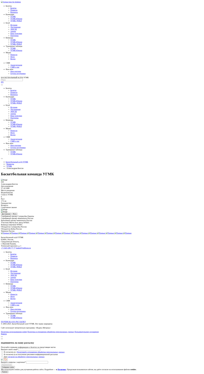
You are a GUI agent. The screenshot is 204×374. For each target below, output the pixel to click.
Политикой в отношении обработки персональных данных (41, 352)
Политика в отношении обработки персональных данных (50, 332)
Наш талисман (16, 33)
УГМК (13, 17)
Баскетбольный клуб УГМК (17, 162)
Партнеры (14, 36)
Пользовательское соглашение (86, 332)
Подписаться (6, 365)
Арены (13, 31)
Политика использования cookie (14, 332)
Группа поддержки (18, 74)
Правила (13, 10)
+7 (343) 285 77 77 (8, 248)
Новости (13, 55)
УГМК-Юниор (16, 19)
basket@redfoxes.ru (23, 248)
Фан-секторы (15, 71)
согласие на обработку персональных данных (26, 357)
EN (2, 82)
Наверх (4, 334)
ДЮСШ (13, 29)
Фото (12, 57)
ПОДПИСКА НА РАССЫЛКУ (13, 322)
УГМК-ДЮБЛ (16, 21)
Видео (12, 59)
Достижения (15, 27)
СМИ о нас (14, 67)
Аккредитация (16, 65)
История (13, 25)
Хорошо (4, 372)
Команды (10, 164)
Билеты (13, 8)
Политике (62, 369)
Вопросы (14, 12)
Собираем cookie (8, 367)
